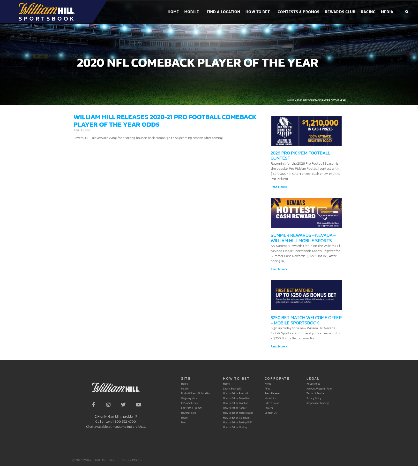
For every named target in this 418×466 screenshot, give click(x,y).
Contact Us (271, 412)
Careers (269, 408)
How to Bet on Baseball (235, 403)
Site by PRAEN (132, 460)
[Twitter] (123, 404)
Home (173, 12)
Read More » (279, 187)
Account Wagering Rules (319, 388)
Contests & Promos (299, 12)
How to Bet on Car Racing (236, 417)
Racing (368, 12)
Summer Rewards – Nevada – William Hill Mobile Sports (303, 238)
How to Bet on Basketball (236, 398)
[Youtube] (138, 404)
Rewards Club (340, 12)
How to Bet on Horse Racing (238, 412)
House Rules (313, 383)
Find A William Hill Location (195, 393)
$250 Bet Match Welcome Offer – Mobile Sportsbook (306, 320)
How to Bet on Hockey (235, 427)
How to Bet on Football (235, 393)
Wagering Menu (189, 398)
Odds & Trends (273, 403)
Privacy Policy (313, 398)
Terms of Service (315, 393)
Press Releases (273, 393)
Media (387, 12)
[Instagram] (108, 404)
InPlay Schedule (190, 403)
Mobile (191, 12)
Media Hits (270, 398)
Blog (183, 422)
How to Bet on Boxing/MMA (237, 422)
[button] (407, 12)
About (268, 388)
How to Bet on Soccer (234, 408)
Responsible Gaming (317, 403)
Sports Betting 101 (232, 388)
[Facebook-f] (93, 404)
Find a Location (223, 12)
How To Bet (258, 12)
